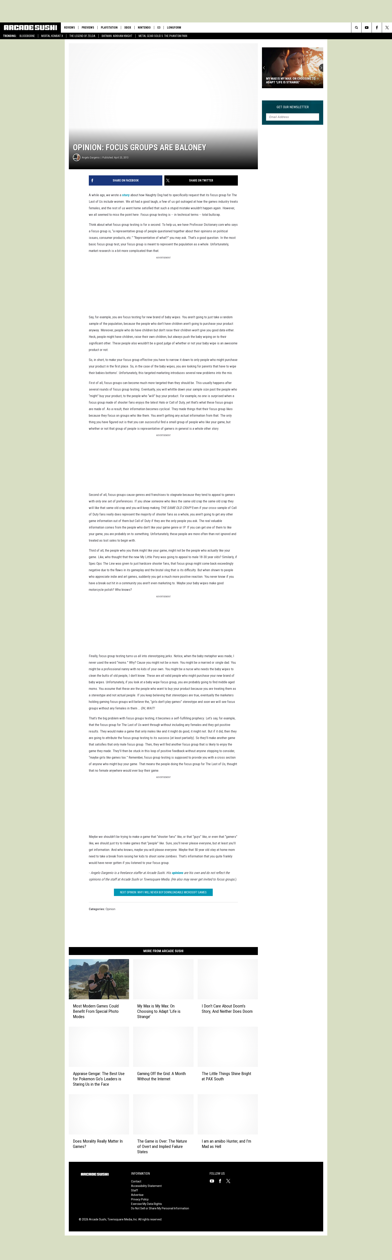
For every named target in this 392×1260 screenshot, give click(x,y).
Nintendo (144, 27)
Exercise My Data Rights (146, 1203)
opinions (177, 873)
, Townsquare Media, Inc (121, 1219)
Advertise (137, 1195)
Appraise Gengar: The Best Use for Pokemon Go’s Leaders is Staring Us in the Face (99, 1079)
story (126, 195)
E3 (158, 27)
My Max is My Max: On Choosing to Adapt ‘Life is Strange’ (158, 1011)
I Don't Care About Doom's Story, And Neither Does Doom (290, 80)
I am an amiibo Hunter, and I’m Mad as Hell (226, 1144)
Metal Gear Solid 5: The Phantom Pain (163, 36)
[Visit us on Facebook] (222, 1181)
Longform (174, 27)
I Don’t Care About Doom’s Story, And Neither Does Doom (227, 1009)
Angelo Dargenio (91, 157)
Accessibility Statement (146, 1186)
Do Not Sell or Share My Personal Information (160, 1208)
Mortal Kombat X (52, 36)
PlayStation (109, 27)
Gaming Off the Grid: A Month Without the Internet (161, 1076)
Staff (134, 1190)
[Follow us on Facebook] (377, 27)
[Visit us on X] (230, 1181)
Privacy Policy (140, 1199)
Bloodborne (27, 36)
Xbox (127, 27)
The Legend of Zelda (82, 36)
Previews (88, 27)
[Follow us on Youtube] (367, 27)
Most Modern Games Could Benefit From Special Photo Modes (96, 1011)
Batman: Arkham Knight (117, 36)
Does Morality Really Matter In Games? (98, 1144)
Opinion (110, 909)
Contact (136, 1181)
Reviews (69, 27)
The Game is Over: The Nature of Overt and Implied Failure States (162, 1146)
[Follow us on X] (387, 27)
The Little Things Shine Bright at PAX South (226, 1076)
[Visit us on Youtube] (213, 1181)
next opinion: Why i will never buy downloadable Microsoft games (163, 892)
